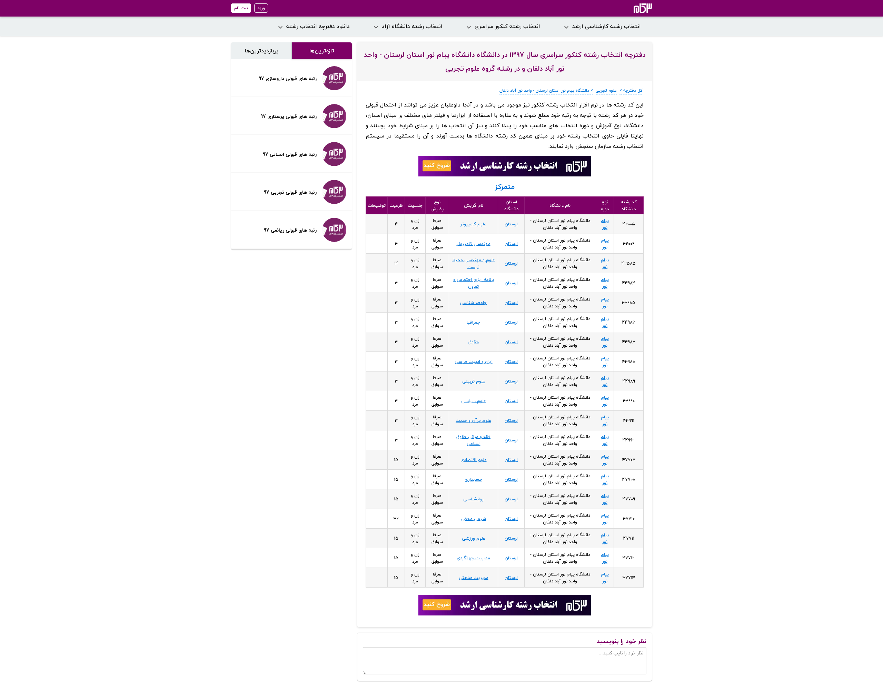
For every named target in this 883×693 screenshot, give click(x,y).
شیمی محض (473, 518)
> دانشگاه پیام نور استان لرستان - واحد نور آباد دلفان (546, 90)
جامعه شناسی (473, 302)
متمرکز (505, 187)
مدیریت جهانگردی (473, 558)
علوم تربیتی (473, 381)
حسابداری (473, 479)
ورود (261, 8)
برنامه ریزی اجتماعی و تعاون (473, 283)
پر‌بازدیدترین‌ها (261, 50)
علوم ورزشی (473, 538)
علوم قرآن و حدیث (473, 420)
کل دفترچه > (630, 90)
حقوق (473, 342)
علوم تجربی (606, 90)
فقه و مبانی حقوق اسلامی (473, 440)
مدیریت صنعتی (473, 577)
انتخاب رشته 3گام (633, 8)
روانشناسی (473, 499)
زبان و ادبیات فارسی (474, 361)
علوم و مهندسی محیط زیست (473, 263)
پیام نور (605, 224)
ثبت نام (241, 8)
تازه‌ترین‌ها (321, 50)
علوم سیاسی (473, 401)
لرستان (511, 224)
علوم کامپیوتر (473, 224)
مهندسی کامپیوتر (473, 243)
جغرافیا (473, 322)
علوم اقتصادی (473, 459)
